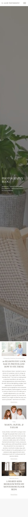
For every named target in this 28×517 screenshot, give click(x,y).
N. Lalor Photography (11, 3)
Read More (14, 402)
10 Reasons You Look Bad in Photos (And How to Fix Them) (14, 364)
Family (14, 421)
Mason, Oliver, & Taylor (14, 426)
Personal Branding (20, 358)
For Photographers (7, 190)
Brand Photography (16, 186)
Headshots (5, 186)
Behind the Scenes (17, 188)
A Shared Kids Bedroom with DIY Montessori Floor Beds (14, 485)
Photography (6, 188)
